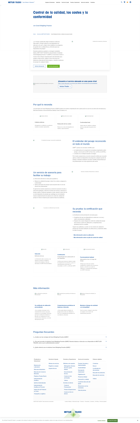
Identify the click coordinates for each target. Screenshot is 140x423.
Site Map (97, 401)
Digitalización (81, 374)
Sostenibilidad (82, 367)
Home (34, 34)
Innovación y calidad (83, 379)
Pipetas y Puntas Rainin (40, 376)
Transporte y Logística (39, 393)
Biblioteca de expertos (69, 363)
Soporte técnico (53, 368)
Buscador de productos (99, 372)
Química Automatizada (40, 382)
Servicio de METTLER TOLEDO (43, 34)
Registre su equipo (53, 366)
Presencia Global (82, 377)
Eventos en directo (68, 382)
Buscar (94, 366)
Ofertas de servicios (54, 363)
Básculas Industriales (39, 369)
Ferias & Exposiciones (70, 389)
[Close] (137, 420)
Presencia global (103, 401)
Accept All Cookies (112, 420)
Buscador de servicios (98, 375)
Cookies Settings (68, 401)
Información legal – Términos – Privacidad (80, 401)
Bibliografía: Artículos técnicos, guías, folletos (69, 367)
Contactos (92, 2)
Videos (66, 380)
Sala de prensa (82, 390)
